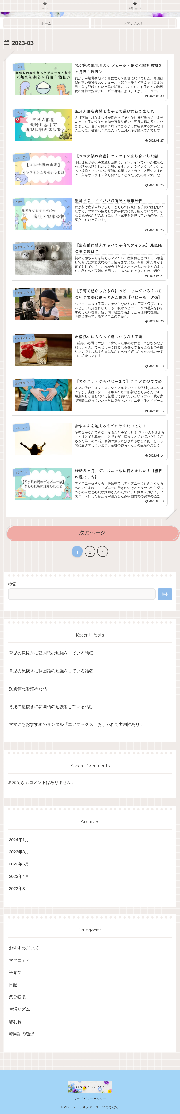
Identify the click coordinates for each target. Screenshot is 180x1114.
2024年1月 (19, 839)
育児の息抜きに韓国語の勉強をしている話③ (51, 653)
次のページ (92, 532)
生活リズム (19, 1009)
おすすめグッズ (23, 948)
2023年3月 (19, 888)
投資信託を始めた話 (28, 688)
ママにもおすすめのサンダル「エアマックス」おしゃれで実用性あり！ (76, 724)
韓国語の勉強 (21, 1033)
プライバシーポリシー (90, 1099)
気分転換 (17, 997)
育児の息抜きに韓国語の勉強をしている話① (51, 706)
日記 (13, 984)
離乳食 (15, 1021)
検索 (12, 584)
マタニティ (19, 960)
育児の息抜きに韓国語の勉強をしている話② (51, 671)
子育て (15, 972)
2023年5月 (19, 864)
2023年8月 (19, 852)
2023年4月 (19, 876)
